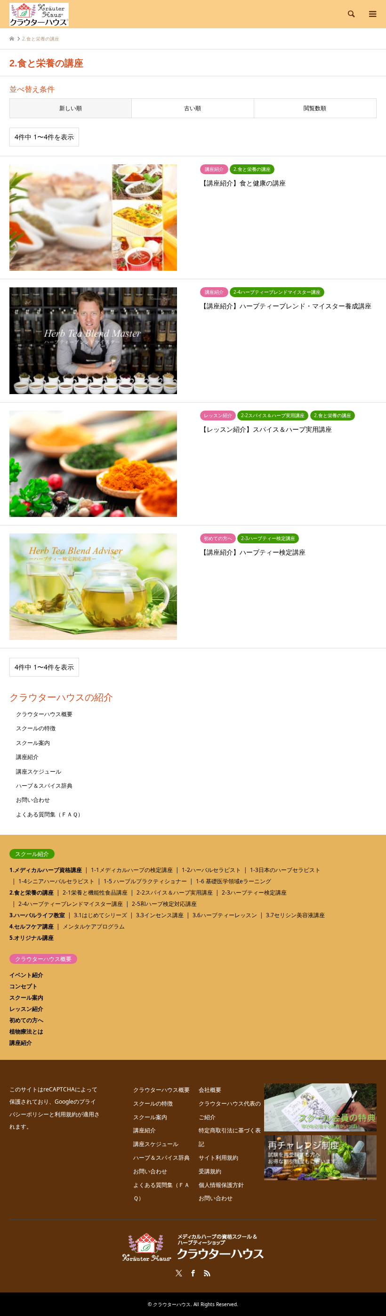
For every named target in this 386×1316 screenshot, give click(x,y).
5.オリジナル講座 (31, 938)
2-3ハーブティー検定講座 (254, 892)
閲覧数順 (315, 108)
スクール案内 (33, 743)
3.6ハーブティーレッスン (225, 915)
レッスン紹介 (26, 1009)
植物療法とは (26, 1031)
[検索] (351, 14)
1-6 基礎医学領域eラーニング (233, 881)
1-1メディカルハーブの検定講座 (132, 870)
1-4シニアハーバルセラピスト (56, 881)
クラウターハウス (172, 1304)
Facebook (193, 1273)
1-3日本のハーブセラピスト (285, 870)
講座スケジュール (38, 771)
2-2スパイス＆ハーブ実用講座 (175, 892)
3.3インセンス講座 (160, 915)
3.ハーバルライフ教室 (37, 915)
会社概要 (210, 1090)
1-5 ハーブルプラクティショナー (145, 881)
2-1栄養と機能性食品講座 (95, 892)
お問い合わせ (33, 800)
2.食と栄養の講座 (31, 892)
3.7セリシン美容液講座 (295, 915)
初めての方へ (26, 1020)
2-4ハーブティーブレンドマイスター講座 (70, 904)
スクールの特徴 (36, 728)
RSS (207, 1273)
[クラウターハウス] (39, 14)
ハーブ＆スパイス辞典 (44, 786)
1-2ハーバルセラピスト (211, 870)
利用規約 (66, 1114)
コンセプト (23, 986)
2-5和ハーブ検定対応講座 (164, 904)
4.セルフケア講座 (31, 926)
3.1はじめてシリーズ (100, 915)
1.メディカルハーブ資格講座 (45, 870)
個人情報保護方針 (221, 1185)
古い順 (192, 108)
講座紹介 (27, 757)
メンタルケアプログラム (94, 926)
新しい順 (70, 108)
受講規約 (210, 1171)
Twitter (179, 1273)
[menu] (372, 14)
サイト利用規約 (218, 1158)
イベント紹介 (26, 975)
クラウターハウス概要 (44, 714)
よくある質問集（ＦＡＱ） (49, 814)
